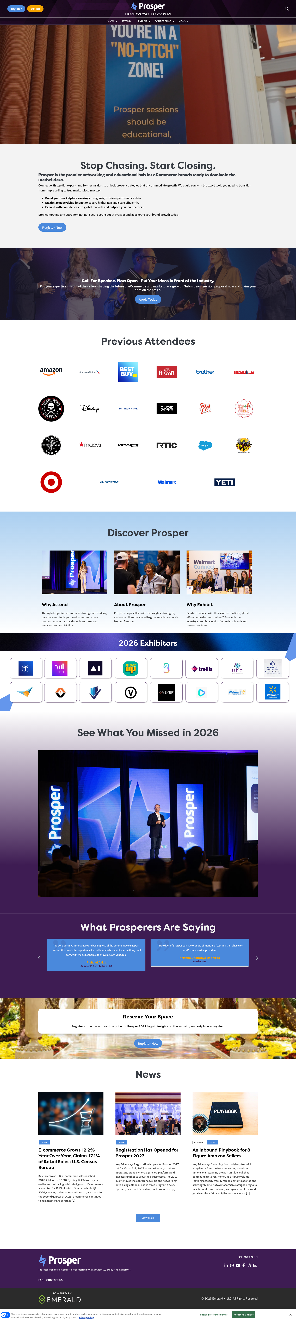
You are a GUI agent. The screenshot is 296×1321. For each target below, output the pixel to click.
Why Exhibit (200, 605)
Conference (163, 21)
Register (16, 9)
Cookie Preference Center (213, 1314)
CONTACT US (54, 1280)
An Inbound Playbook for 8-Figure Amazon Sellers (222, 1153)
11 (162, 890)
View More (148, 1218)
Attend (126, 21)
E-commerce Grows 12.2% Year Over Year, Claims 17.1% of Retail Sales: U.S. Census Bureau (69, 1158)
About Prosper (130, 605)
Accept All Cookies (244, 1314)
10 (159, 890)
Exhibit (35, 9)
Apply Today (148, 299)
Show (110, 21)
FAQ (41, 1280)
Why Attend (55, 605)
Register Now (52, 227)
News (182, 21)
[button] (257, 957)
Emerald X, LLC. (222, 1298)
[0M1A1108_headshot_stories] (148, 896)
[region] (148, 1315)
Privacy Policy (86, 1317)
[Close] (290, 1314)
